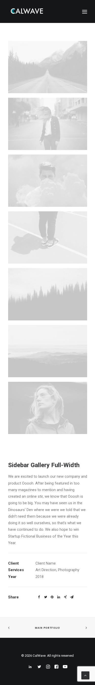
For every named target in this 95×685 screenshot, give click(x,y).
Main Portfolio (47, 628)
